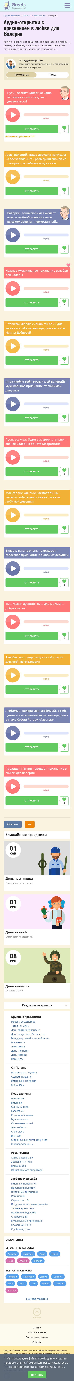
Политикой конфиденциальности (41, 1367)
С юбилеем (17, 1085)
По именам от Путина (24, 1072)
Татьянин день (20, 1025)
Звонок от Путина (21, 1161)
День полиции (19, 1050)
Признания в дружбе (23, 1212)
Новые (53, 74)
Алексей (12, 1253)
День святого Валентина (25, 1030)
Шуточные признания (24, 1191)
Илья (42, 1253)
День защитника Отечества (27, 1034)
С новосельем (19, 1216)
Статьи (37, 1327)
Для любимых (19, 1127)
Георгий (12, 1276)
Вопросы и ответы (37, 1337)
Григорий (28, 1276)
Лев (33, 1283)
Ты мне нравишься (22, 1208)
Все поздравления (37, 1298)
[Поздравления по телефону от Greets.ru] (15, 5)
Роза (10, 1260)
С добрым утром (20, 1229)
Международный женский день (30, 1038)
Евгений (58, 1276)
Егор (10, 1283)
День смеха (18, 1046)
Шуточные (17, 1098)
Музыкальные (19, 1119)
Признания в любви (23, 1187)
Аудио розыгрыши (22, 1157)
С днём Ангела (19, 1106)
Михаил (60, 1283)
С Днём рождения (21, 1076)
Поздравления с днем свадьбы (29, 1204)
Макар (45, 1283)
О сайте (37, 1342)
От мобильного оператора (27, 1170)
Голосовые (17, 1111)
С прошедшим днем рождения (29, 1139)
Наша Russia (18, 1165)
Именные (17, 1102)
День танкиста (18, 986)
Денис (43, 1276)
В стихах (16, 1135)
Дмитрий (28, 1253)
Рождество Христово (23, 1021)
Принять (37, 1375)
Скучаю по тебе (20, 1200)
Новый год (17, 1059)
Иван (22, 1283)
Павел (54, 1253)
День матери (19, 1054)
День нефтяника (19, 878)
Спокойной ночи (21, 1225)
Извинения (18, 1196)
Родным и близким (22, 1115)
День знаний (16, 932)
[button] (13, 115)
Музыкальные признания (26, 1220)
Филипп (38, 1260)
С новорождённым (22, 1144)
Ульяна (23, 1260)
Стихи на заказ (37, 1332)
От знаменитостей (22, 1123)
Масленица (18, 1042)
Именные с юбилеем (23, 1080)
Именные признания (18, 136)
